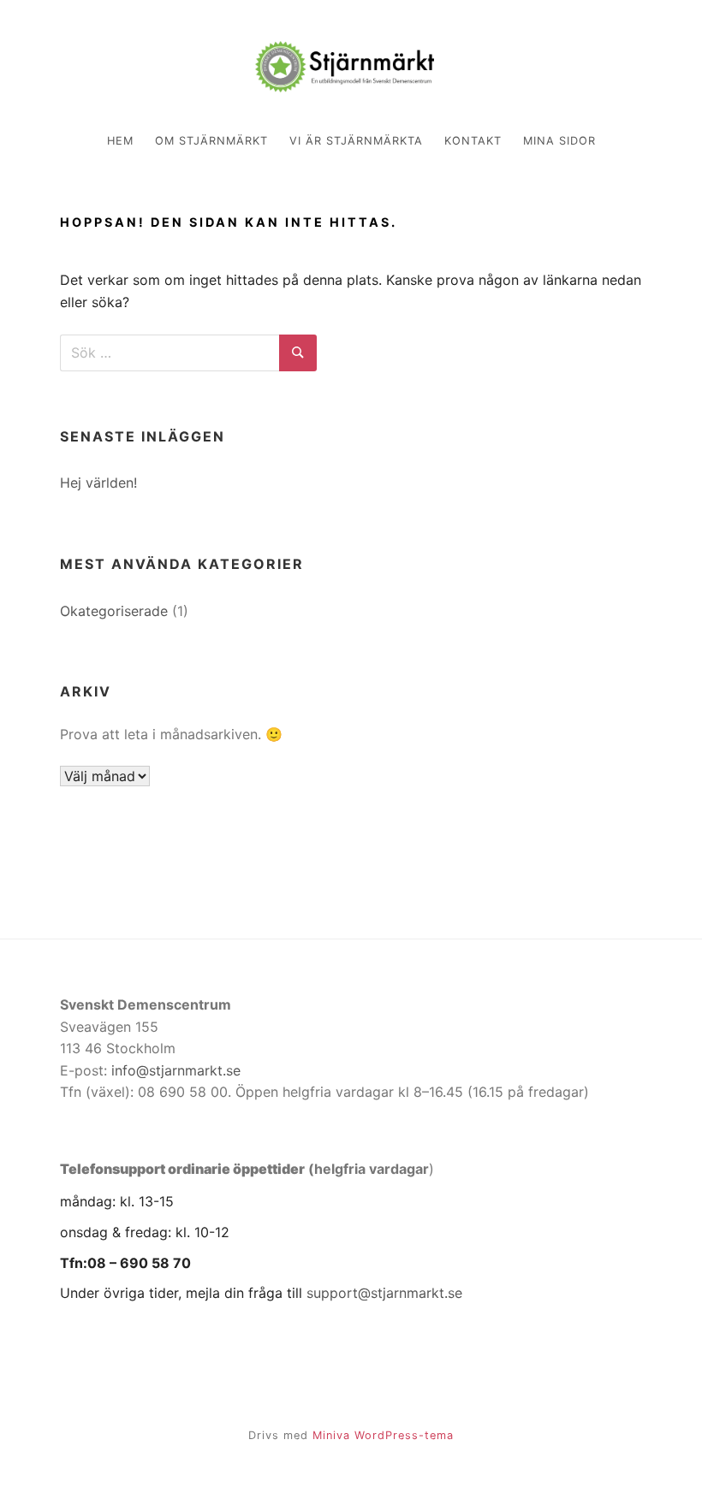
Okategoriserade (114, 610)
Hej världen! (98, 482)
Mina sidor (559, 140)
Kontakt (473, 140)
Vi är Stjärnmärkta (356, 140)
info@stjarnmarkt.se (176, 1070)
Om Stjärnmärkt (211, 140)
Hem (120, 140)
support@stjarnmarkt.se (384, 1292)
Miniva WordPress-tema (383, 1435)
